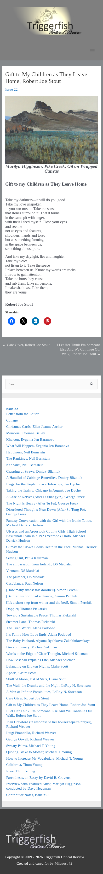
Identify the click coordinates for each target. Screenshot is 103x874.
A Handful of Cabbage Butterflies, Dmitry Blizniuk (44, 478)
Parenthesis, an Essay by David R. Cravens (38, 778)
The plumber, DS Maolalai (26, 577)
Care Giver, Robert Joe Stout (26, 345)
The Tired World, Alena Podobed (30, 628)
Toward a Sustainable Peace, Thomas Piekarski (41, 615)
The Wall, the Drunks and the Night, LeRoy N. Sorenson (48, 685)
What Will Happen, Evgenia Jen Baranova (37, 446)
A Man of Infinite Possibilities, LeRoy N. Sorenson (44, 692)
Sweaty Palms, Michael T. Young (30, 746)
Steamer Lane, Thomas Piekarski (30, 622)
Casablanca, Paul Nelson (24, 583)
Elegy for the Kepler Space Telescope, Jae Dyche (43, 484)
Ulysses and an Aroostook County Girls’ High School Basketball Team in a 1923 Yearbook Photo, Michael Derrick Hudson (46, 535)
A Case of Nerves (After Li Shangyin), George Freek (45, 497)
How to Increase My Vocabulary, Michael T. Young (44, 758)
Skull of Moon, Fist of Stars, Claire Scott (36, 679)
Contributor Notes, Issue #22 (27, 795)
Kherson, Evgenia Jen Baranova (30, 439)
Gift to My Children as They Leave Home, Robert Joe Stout (50, 705)
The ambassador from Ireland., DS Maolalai (39, 564)
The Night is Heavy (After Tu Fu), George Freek (42, 503)
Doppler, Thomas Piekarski (26, 609)
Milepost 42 (63, 863)
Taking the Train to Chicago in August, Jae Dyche (43, 490)
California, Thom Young (24, 765)
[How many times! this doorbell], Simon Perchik (42, 590)
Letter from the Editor (22, 414)
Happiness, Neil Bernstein (25, 452)
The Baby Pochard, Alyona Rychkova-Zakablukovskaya (48, 641)
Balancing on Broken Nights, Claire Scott (37, 666)
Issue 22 (11, 89)
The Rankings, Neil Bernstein (28, 458)
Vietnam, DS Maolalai (22, 571)
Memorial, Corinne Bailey (25, 433)
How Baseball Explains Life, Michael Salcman (40, 660)
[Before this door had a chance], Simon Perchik (41, 596)
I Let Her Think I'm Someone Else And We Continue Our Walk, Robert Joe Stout (79, 347)
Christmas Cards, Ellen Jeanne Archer (34, 426)
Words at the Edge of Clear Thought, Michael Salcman (47, 654)
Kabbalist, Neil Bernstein (25, 465)
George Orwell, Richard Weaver (30, 739)
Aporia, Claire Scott (21, 673)
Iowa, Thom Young (20, 771)
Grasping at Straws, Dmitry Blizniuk (33, 471)
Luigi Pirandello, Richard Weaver (31, 733)
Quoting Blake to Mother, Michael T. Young (39, 752)
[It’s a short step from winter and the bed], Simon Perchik (49, 602)
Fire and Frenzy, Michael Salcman (31, 647)
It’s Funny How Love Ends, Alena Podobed (38, 634)
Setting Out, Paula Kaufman (27, 558)
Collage (12, 420)
